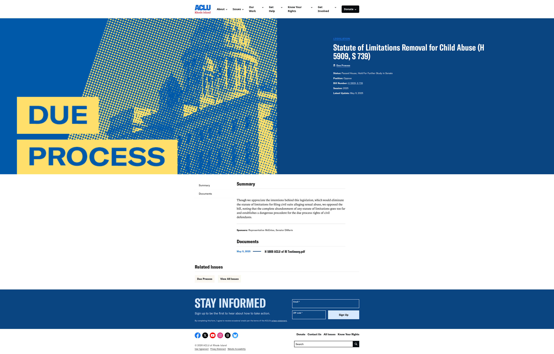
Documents (205, 193)
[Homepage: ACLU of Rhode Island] (205, 9)
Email (296, 301)
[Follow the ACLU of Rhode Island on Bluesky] (235, 335)
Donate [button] (348, 9)
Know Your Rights (348, 334)
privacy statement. (279, 320)
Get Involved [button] (323, 9)
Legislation (341, 38)
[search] (356, 344)
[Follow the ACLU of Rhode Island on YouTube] (213, 335)
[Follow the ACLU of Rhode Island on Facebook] (198, 335)
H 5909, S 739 (355, 83)
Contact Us (314, 334)
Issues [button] (237, 9)
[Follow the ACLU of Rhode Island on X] (205, 335)
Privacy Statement (218, 349)
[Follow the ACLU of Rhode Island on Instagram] (220, 335)
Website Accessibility (237, 349)
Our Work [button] (252, 9)
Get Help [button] (272, 9)
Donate (300, 334)
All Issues (329, 334)
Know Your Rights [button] (295, 9)
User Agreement (202, 349)
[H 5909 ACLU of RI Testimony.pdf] (291, 252)
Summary (204, 185)
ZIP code (297, 313)
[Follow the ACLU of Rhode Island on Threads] (228, 335)
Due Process (343, 65)
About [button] (221, 9)
